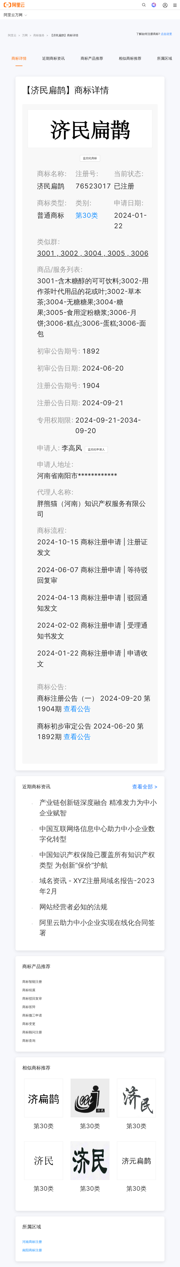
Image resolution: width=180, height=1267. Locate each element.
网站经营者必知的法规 (73, 907)
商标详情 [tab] (18, 58)
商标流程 (50, 530)
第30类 (86, 215)
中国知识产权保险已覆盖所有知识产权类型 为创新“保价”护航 (97, 860)
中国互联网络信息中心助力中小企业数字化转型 (97, 834)
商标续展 (28, 990)
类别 (82, 203)
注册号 (85, 173)
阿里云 (12, 35)
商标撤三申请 (32, 1015)
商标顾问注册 (32, 1032)
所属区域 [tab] (164, 58)
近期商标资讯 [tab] (53, 58)
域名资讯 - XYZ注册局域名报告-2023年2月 (97, 886)
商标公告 (50, 687)
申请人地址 (54, 464)
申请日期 (127, 203)
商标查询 (28, 1040)
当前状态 (127, 173)
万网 (25, 35)
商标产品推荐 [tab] (92, 58)
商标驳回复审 (32, 998)
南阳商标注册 (32, 1250)
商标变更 (28, 1024)
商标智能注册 (32, 981)
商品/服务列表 (58, 269)
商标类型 (50, 203)
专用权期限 (54, 420)
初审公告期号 (57, 351)
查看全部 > (145, 786)
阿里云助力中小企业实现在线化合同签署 (97, 927)
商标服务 (39, 35)
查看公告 (77, 709)
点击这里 (166, 34)
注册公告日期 (57, 403)
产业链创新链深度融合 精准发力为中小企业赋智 (98, 807)
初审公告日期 (57, 368)
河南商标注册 (32, 1242)
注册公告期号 (57, 385)
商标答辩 (28, 1007)
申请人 (47, 448)
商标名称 (50, 173)
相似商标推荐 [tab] (130, 58)
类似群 (47, 242)
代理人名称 (54, 492)
